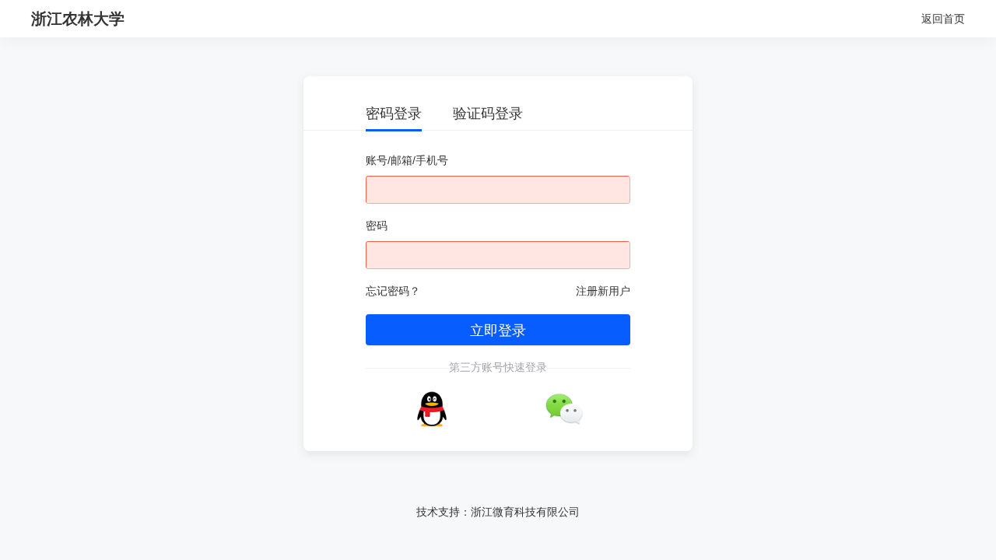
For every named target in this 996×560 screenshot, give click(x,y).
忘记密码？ (393, 291)
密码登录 (394, 113)
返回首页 (943, 18)
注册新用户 (603, 291)
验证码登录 (488, 113)
